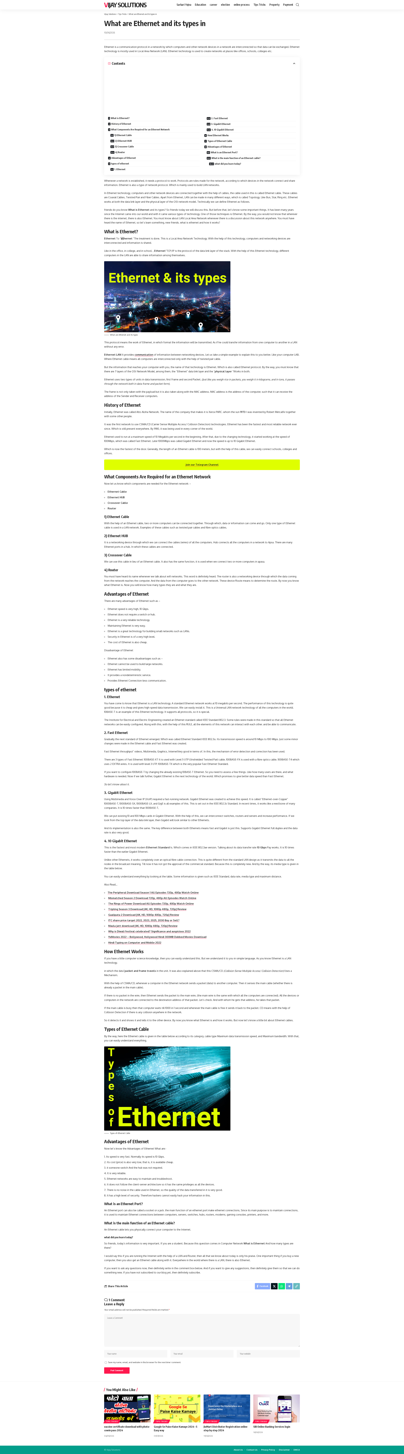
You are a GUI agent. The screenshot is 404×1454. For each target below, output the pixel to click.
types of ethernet (120, 163)
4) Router (120, 152)
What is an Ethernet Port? (224, 152)
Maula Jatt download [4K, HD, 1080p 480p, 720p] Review (142, 925)
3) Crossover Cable (124, 146)
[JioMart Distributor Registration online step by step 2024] (227, 1408)
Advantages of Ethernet (123, 158)
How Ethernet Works (218, 135)
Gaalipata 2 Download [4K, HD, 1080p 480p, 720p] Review (143, 914)
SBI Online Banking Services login (271, 1426)
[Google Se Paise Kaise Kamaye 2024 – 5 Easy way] (177, 1408)
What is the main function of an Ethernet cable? (236, 158)
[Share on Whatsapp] (281, 1286)
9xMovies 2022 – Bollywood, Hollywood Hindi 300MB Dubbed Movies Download (157, 937)
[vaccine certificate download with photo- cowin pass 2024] (127, 1408)
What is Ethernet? (120, 118)
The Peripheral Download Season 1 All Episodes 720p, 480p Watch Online (153, 892)
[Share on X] (274, 1286)
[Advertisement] (202, 89)
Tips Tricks (112, 1421)
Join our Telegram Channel (202, 464)
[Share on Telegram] (289, 1286)
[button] (297, 4)
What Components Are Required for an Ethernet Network (140, 129)
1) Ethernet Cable (123, 135)
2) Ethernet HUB (123, 141)
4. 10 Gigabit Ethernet (222, 129)
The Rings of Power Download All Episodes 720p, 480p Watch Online (151, 903)
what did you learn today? (228, 163)
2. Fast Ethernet (219, 118)
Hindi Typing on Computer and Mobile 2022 (134, 942)
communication (144, 354)
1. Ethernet (119, 169)
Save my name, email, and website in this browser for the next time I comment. (144, 1362)
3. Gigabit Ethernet (221, 124)
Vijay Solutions (125, 5)
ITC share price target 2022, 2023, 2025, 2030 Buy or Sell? (143, 920)
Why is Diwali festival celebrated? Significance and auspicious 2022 (149, 931)
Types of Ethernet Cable (220, 141)
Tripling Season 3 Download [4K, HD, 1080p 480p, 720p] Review (147, 909)
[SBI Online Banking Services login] (276, 1408)
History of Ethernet (121, 123)
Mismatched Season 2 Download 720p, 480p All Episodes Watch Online (152, 898)
